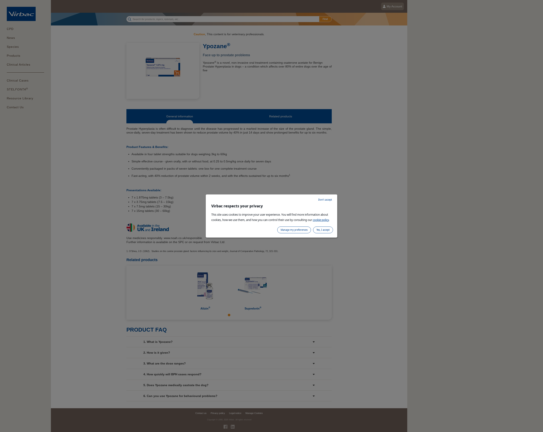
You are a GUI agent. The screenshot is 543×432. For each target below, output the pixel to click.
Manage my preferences (294, 230)
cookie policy (321, 220)
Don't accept (325, 199)
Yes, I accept (323, 230)
